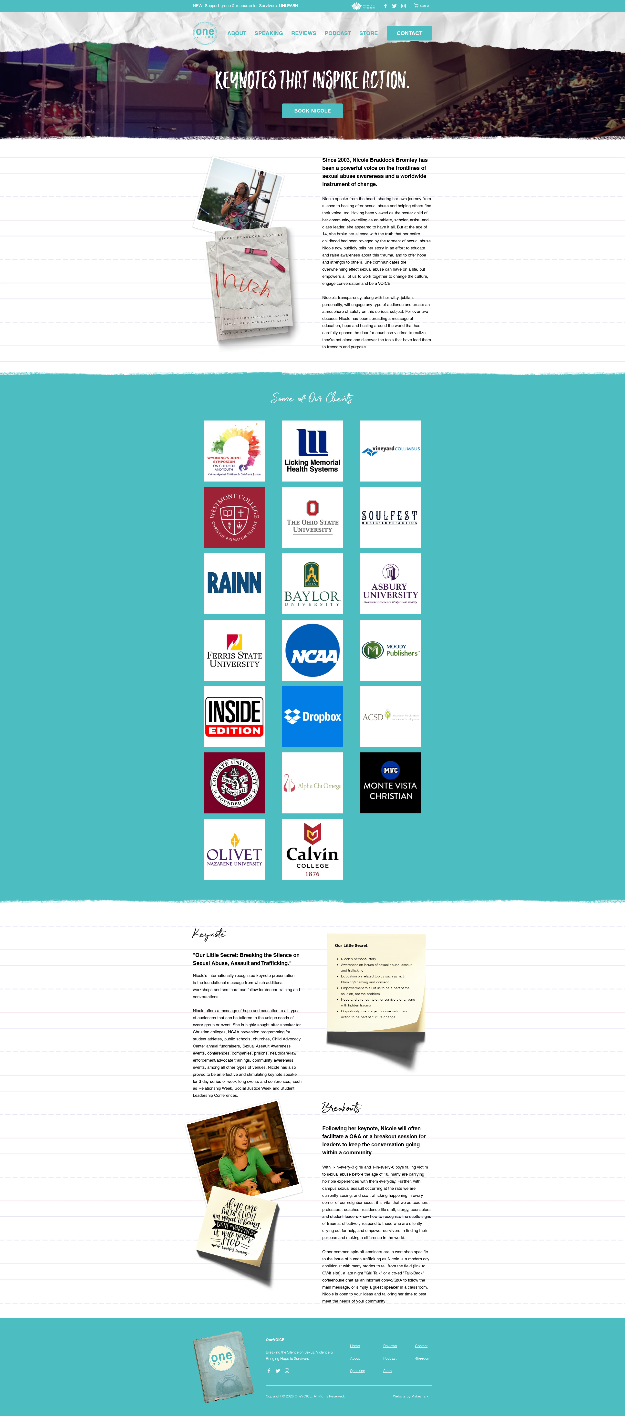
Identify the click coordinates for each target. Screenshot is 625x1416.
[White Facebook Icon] (385, 6)
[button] (423, 5)
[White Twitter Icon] (394, 6)
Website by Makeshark (410, 1396)
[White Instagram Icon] (403, 6)
